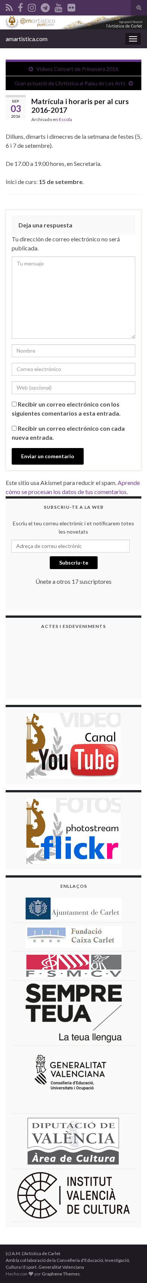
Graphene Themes (61, 1274)
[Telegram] (45, 6)
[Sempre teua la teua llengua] (73, 1012)
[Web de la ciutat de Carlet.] (73, 907)
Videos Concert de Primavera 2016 (77, 69)
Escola (65, 119)
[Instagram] (32, 6)
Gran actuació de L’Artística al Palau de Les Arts (70, 83)
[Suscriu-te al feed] (9, 6)
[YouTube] (59, 6)
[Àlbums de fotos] (73, 829)
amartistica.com (26, 38)
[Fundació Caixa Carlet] (73, 936)
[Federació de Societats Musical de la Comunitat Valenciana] (73, 965)
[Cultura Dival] (73, 1140)
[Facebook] (20, 6)
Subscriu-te (73, 562)
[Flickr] (71, 6)
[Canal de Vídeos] (73, 744)
